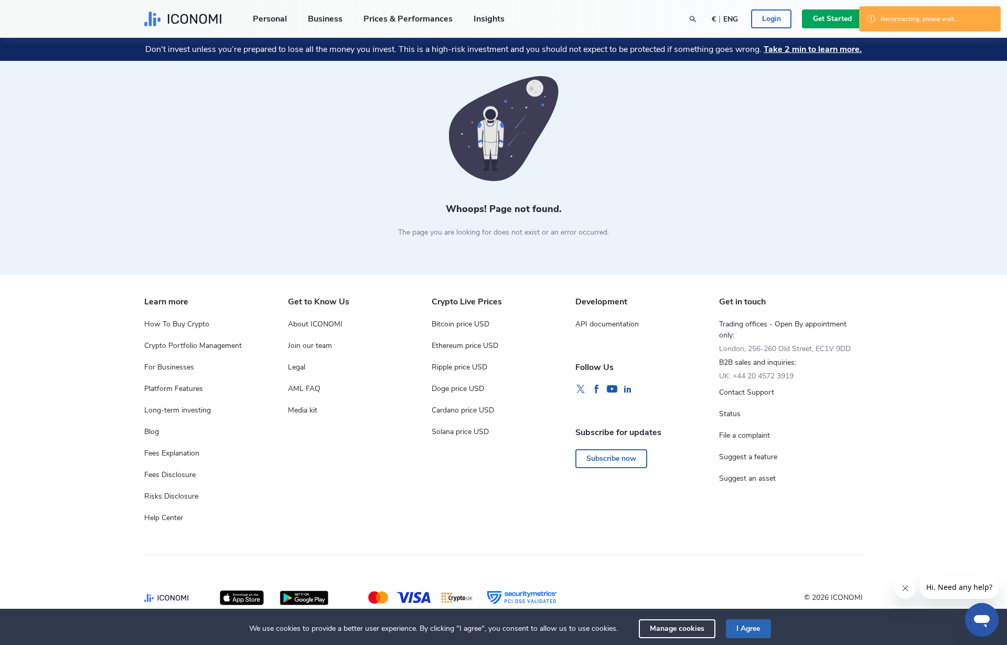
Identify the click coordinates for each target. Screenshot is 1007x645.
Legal (296, 367)
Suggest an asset (747, 478)
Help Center (163, 518)
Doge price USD (458, 389)
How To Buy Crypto (176, 324)
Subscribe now (611, 458)
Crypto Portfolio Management (193, 346)
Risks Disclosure (171, 496)
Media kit (302, 410)
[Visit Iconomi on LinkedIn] (628, 389)
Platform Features (173, 389)
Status (730, 414)
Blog (151, 432)
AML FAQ (304, 389)
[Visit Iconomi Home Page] (182, 19)
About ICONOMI (315, 324)
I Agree (748, 628)
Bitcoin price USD (460, 324)
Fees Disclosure (170, 475)
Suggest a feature (748, 457)
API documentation (607, 324)
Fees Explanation (171, 453)
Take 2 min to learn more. (813, 49)
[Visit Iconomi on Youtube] (612, 389)
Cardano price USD (463, 410)
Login (771, 19)
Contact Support (746, 392)
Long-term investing (177, 410)
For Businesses (169, 367)
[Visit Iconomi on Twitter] (580, 389)
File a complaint (744, 435)
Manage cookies (677, 628)
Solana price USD (460, 432)
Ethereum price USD (465, 346)
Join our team (310, 346)
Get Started (832, 19)
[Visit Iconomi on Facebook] (596, 389)
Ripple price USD (459, 367)
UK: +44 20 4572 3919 (756, 376)
